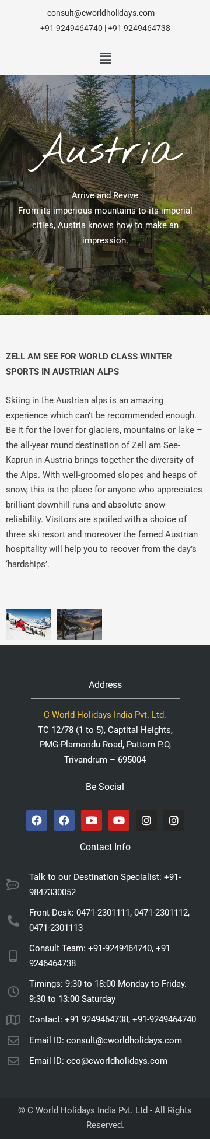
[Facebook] (36, 820)
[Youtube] (91, 820)
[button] (105, 58)
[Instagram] (146, 820)
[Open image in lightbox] (28, 624)
